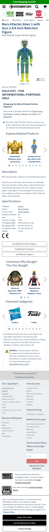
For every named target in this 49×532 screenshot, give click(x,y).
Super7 (21, 206)
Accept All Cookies (24, 517)
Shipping (29, 405)
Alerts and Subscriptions (34, 394)
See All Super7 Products (24, 249)
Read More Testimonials (24, 377)
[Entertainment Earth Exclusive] (20, 14)
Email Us (5, 391)
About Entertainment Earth (36, 424)
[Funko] (29, 14)
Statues (17, 114)
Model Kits (7, 117)
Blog (3, 433)
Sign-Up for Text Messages (36, 466)
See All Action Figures (24, 254)
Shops (4, 425)
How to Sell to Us (32, 432)
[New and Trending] (10, 14)
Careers (29, 438)
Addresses (30, 399)
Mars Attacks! (23, 209)
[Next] (45, 14)
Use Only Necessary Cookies (24, 523)
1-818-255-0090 (7, 396)
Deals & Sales (6, 436)
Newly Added (6, 428)
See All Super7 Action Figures (24, 244)
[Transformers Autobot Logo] (39, 14)
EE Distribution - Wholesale (35, 414)
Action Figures (37, 111)
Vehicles (24, 114)
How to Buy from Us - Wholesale (33, 428)
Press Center (31, 435)
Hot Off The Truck (8, 431)
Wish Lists (30, 396)
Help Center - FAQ (8, 388)
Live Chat (5, 394)
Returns (29, 391)
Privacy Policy (9, 512)
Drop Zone (5, 422)
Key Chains (33, 114)
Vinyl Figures (8, 114)
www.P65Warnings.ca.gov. (19, 364)
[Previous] (3, 14)
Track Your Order (32, 388)
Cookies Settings (24, 529)
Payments (30, 402)
